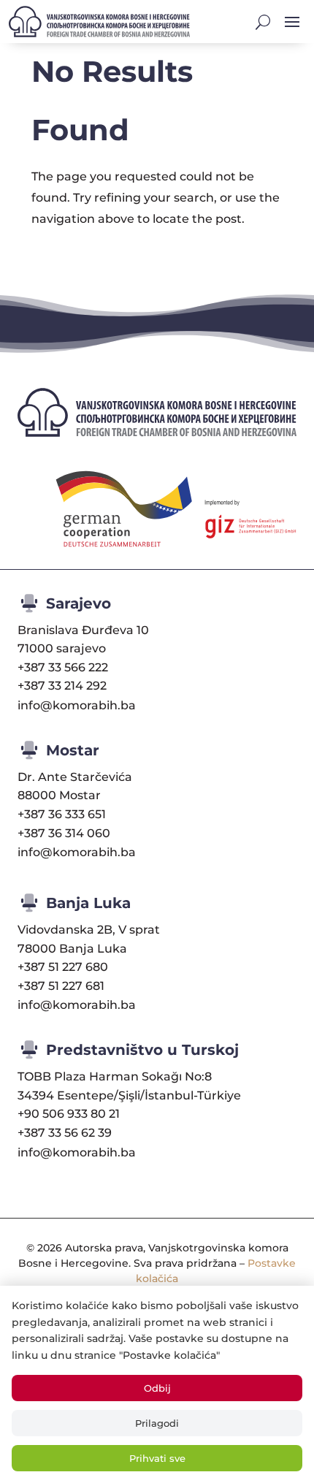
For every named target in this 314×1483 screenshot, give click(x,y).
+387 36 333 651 (62, 814)
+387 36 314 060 (64, 833)
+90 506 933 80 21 (69, 1114)
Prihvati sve (157, 1458)
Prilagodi (157, 1423)
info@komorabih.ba (77, 705)
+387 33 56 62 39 (65, 1133)
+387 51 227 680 (63, 967)
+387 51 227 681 (61, 986)
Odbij (157, 1388)
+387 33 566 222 (63, 667)
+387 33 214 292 (62, 686)
